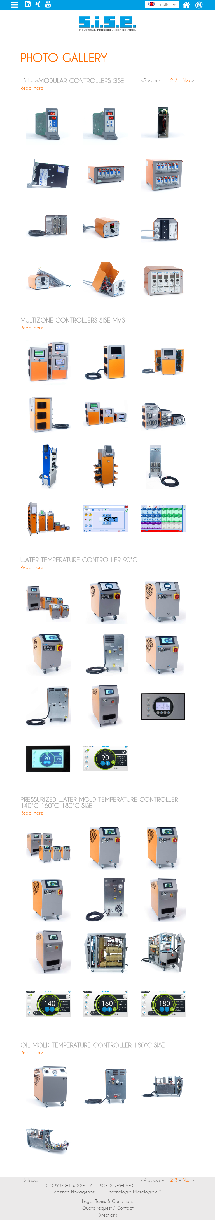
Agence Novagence (74, 1191)
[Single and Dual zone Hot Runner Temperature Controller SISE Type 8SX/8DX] (163, 143)
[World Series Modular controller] (163, 299)
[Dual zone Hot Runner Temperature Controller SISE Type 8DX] (48, 143)
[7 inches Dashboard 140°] (48, 1024)
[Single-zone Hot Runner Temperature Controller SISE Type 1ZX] (105, 247)
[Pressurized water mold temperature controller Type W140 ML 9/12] (105, 868)
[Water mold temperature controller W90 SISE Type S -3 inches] (105, 622)
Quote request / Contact (107, 1208)
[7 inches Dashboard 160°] (105, 1024)
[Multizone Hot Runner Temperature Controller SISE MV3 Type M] (105, 487)
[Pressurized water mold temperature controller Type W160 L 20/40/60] (163, 920)
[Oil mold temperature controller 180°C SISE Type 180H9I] (48, 1107)
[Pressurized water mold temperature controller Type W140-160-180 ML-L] (48, 868)
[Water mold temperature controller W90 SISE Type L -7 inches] (105, 726)
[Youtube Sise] (48, 4)
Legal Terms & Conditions (107, 1201)
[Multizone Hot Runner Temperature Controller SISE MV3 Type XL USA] (48, 487)
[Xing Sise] (38, 4)
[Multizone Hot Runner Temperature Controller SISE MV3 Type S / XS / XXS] (48, 383)
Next (187, 80)
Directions (108, 1214)
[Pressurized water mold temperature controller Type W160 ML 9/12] (163, 868)
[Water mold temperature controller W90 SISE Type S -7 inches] (48, 674)
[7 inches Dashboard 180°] (163, 1024)
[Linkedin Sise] (28, 4)
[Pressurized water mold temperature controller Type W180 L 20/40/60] (48, 972)
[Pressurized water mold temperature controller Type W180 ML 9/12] (48, 920)
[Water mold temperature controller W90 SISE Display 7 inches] (48, 779)
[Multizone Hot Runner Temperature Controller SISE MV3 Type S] (105, 383)
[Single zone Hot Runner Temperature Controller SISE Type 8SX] (105, 143)
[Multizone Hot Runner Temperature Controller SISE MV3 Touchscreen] (105, 539)
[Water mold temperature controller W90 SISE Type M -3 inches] (163, 622)
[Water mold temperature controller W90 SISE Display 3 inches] (163, 726)
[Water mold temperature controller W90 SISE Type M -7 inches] (163, 674)
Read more (31, 87)
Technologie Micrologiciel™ (134, 1191)
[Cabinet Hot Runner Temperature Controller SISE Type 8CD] (105, 195)
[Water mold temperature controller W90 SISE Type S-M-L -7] (48, 622)
